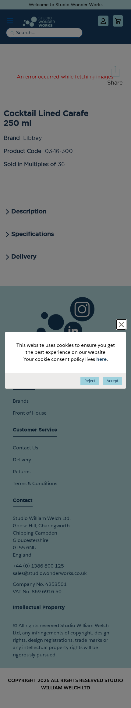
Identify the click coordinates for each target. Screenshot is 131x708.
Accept (112, 380)
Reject (89, 380)
